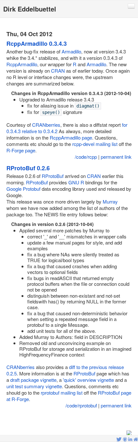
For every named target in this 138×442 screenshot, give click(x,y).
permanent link (116, 156)
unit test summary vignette (34, 386)
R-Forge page (20, 150)
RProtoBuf (53, 176)
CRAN (58, 70)
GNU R (76, 182)
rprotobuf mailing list (61, 392)
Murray (110, 201)
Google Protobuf (23, 188)
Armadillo (71, 51)
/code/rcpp (86, 156)
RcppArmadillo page (71, 137)
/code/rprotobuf (81, 405)
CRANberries (46, 124)
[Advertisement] (69, 420)
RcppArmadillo (21, 64)
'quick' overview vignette (88, 379)
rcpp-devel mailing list (94, 144)
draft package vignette (33, 379)
